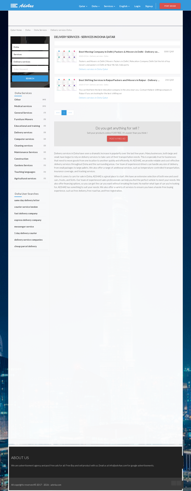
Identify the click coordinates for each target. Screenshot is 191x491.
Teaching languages (30, 171)
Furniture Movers (30, 119)
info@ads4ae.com (118, 465)
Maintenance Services (30, 152)
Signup (149, 6)
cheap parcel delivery (25, 246)
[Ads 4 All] (21, 5)
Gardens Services (30, 165)
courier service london (26, 206)
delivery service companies (28, 239)
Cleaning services (30, 145)
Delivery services (30, 132)
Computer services (30, 139)
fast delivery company (25, 213)
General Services (30, 112)
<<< (58, 112)
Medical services (30, 106)
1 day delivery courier (25, 233)
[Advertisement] (48, 17)
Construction (30, 158)
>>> (70, 112)
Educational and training (30, 125)
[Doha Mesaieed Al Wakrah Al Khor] (30, 47)
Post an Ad (170, 6)
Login (137, 6)
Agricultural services (30, 178)
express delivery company (27, 220)
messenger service (24, 226)
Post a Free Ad (117, 138)
